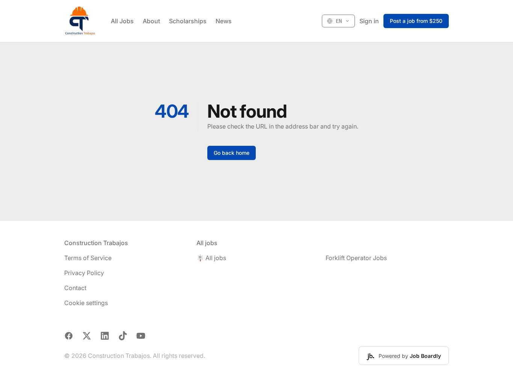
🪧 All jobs (211, 258)
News (224, 21)
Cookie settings (86, 303)
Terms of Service (88, 258)
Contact (75, 288)
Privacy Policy (84, 273)
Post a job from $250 (416, 21)
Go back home (231, 153)
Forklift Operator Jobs (356, 258)
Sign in (369, 21)
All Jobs (122, 21)
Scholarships (188, 21)
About (151, 21)
